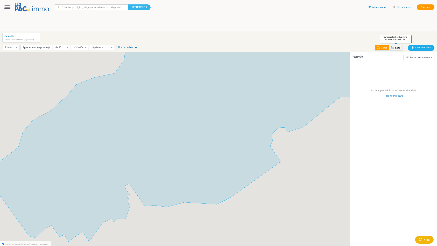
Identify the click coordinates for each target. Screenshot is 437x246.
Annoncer (425, 7)
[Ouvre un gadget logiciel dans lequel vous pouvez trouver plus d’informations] (424, 240)
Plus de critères (125, 47)
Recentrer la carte (394, 95)
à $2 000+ (78, 47)
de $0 (58, 47)
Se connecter (404, 7)
